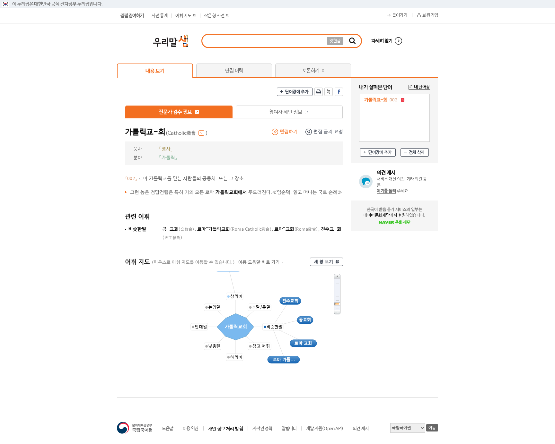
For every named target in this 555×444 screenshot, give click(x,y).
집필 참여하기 (132, 15)
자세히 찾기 (381, 41)
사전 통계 (159, 15)
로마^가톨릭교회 (234, 229)
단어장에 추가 (296, 92)
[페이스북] (339, 92)
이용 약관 (190, 428)
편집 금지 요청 (328, 131)
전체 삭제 (417, 152)
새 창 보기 (323, 262)
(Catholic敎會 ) (186, 133)
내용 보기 (154, 71)
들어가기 (399, 15)
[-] (337, 312)
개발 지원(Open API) (324, 428)
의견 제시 (360, 428)
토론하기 (313, 71)
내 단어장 (422, 87)
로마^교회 (296, 229)
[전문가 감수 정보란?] (197, 112)
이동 (432, 427)
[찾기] (352, 41)
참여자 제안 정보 (286, 112)
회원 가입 (430, 15)
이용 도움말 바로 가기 (259, 262)
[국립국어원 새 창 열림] (134, 428)
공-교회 (178, 229)
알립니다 (289, 428)
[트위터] (328, 92)
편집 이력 (234, 71)
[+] (337, 276)
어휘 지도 (183, 15)
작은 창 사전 (214, 15)
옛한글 (335, 40)
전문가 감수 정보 (176, 112)
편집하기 (289, 131)
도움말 (167, 428)
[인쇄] (318, 92)
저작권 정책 (262, 428)
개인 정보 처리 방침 (225, 428)
